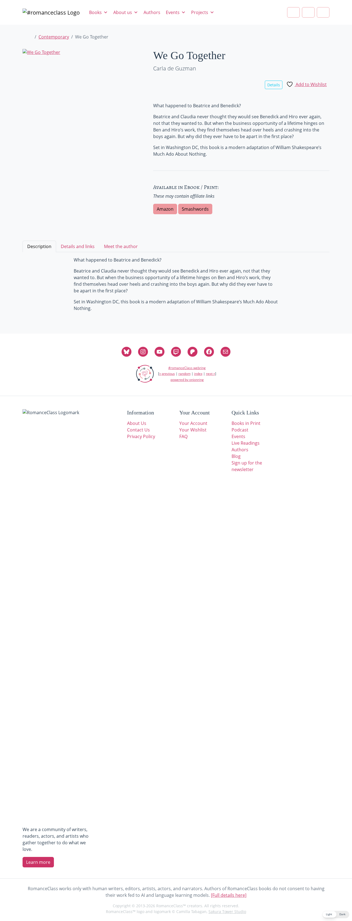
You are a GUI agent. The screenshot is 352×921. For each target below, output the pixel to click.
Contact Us (138, 430)
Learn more (38, 862)
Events (173, 12)
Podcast (240, 430)
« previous (167, 373)
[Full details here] (228, 895)
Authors (152, 12)
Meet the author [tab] (121, 246)
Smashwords (195, 209)
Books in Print (246, 423)
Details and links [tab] (78, 246)
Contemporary (53, 37)
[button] (335, 914)
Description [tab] (39, 246)
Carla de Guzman (174, 68)
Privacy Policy (141, 436)
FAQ (183, 436)
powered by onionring (187, 379)
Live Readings (246, 443)
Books (95, 12)
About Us (136, 423)
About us (122, 12)
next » (210, 373)
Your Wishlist (193, 430)
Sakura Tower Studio (227, 911)
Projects (199, 12)
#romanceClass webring (187, 367)
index (198, 373)
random (184, 373)
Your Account (193, 423)
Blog (236, 456)
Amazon (165, 209)
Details (273, 84)
